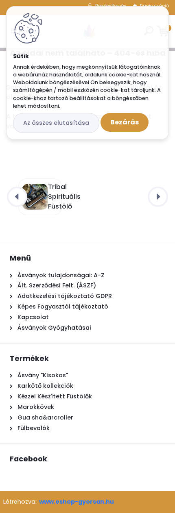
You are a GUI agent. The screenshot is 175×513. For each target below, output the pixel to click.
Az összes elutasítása (56, 123)
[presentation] (17, 197)
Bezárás (124, 122)
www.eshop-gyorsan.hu (76, 502)
